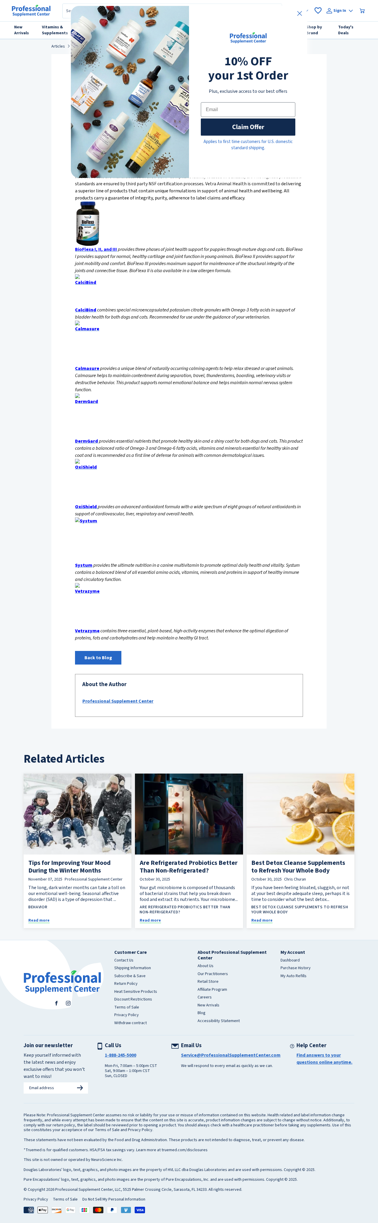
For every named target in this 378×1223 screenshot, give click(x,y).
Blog (202, 1013)
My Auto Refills (294, 976)
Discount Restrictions (133, 999)
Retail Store (208, 982)
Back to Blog (98, 657)
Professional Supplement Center (117, 701)
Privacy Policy (126, 1015)
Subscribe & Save (130, 976)
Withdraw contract (130, 1023)
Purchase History (296, 968)
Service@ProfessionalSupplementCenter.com (231, 1055)
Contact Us (123, 960)
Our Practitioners (213, 974)
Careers (205, 997)
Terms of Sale (126, 1007)
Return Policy (126, 984)
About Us (206, 966)
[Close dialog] (299, 13)
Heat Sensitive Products (135, 992)
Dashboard (290, 960)
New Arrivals (208, 1005)
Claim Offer (248, 127)
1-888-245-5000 (120, 1055)
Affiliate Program (212, 990)
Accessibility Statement (219, 1021)
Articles (58, 46)
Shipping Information (132, 968)
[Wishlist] (318, 10)
